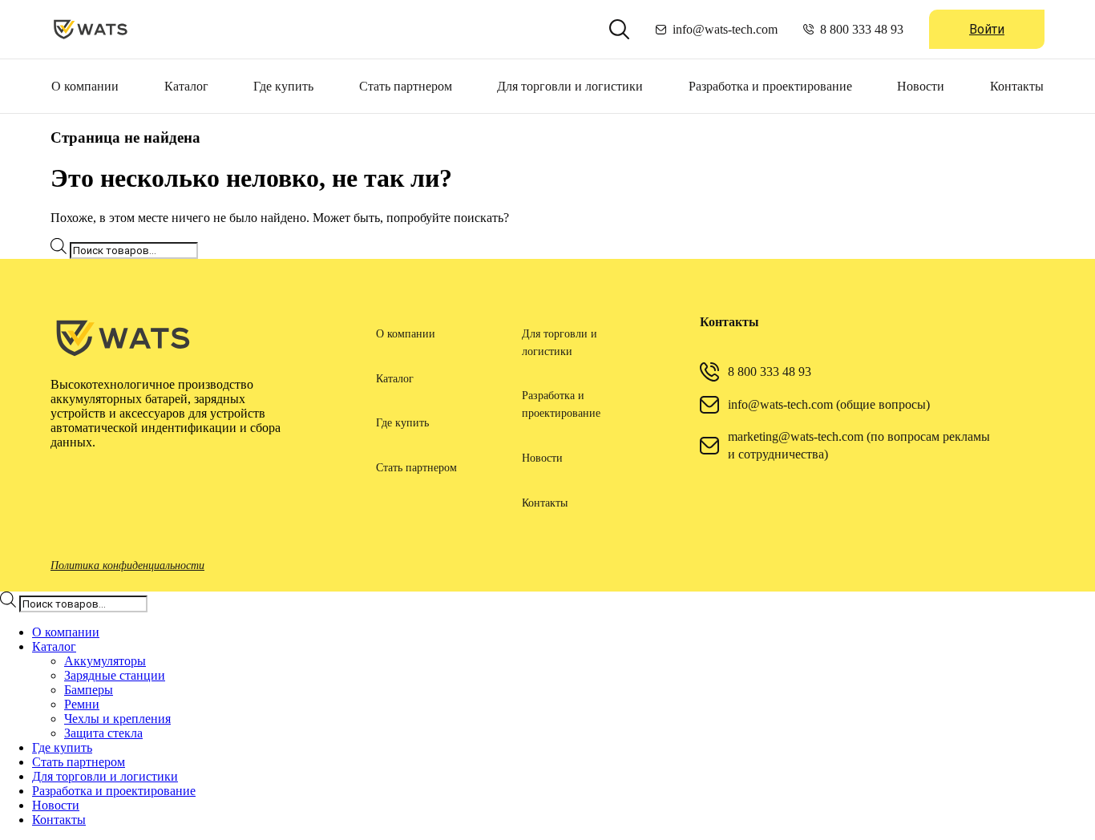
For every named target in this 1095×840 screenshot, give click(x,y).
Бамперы (88, 690)
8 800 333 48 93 (861, 29)
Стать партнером (405, 86)
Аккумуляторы (105, 661)
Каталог (186, 86)
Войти (986, 29)
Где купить (283, 86)
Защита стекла (103, 733)
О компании (85, 86)
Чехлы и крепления (117, 718)
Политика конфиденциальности (127, 565)
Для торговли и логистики (570, 86)
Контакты (1017, 86)
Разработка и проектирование (770, 86)
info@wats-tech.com (725, 29)
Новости (920, 86)
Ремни (81, 704)
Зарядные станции (114, 675)
